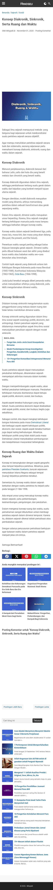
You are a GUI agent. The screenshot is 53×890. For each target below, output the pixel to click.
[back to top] (47, 884)
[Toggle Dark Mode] (45, 3)
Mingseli (30, 886)
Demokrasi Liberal (40, 422)
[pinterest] (26, 556)
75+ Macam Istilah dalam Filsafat (28, 841)
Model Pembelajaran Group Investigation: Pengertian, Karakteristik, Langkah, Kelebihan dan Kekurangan (28, 352)
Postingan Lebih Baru (13, 707)
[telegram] (46, 556)
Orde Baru (19, 274)
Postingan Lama (42, 707)
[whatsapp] (36, 556)
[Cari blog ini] (49, 3)
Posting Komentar (43, 31)
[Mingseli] (26, 3)
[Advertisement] (26, 62)
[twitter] (17, 556)
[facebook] (7, 556)
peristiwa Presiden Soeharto (15, 469)
